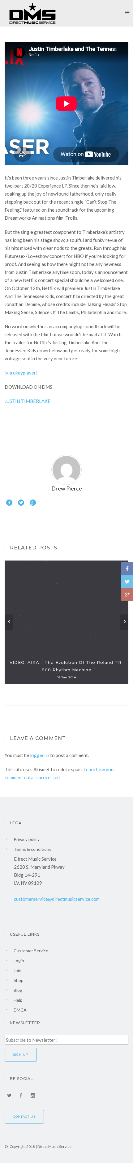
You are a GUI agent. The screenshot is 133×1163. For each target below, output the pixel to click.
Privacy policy (26, 839)
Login (18, 960)
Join (17, 970)
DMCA (20, 1009)
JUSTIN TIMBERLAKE (27, 401)
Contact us (24, 1117)
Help (18, 1000)
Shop (18, 980)
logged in (39, 755)
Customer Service (30, 950)
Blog (17, 990)
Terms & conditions (32, 849)
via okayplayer (21, 372)
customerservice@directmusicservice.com (57, 899)
